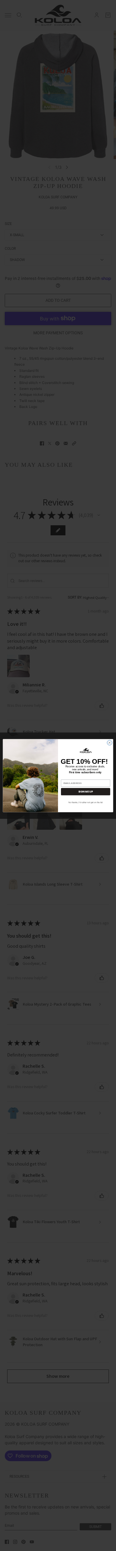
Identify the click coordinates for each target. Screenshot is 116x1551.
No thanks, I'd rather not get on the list (85, 802)
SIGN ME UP (85, 791)
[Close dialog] (109, 742)
